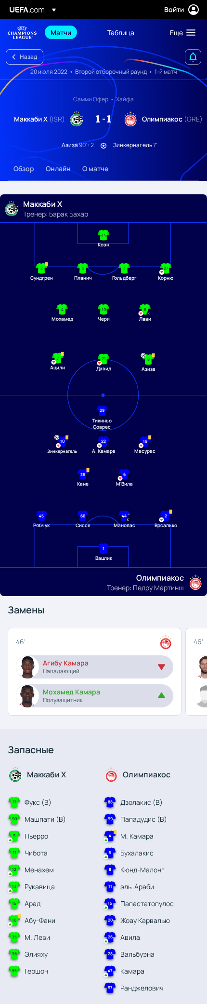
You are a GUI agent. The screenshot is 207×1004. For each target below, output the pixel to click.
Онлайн (58, 168)
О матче (95, 168)
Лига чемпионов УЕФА (22, 32)
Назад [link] (28, 57)
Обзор (23, 168)
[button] (180, 32)
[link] (61, 32)
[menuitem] (70, 32)
